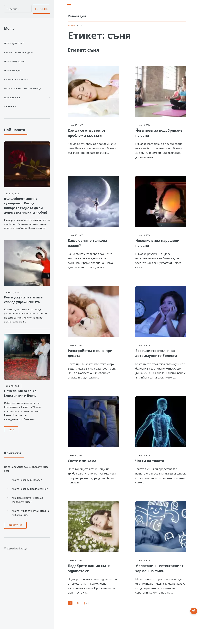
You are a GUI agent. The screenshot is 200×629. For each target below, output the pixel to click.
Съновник (11, 106)
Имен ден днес (14, 43)
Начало (71, 25)
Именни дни (12, 70)
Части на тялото (149, 460)
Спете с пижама (82, 460)
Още (11, 429)
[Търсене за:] (18, 8)
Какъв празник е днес (19, 52)
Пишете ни (15, 525)
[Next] (86, 603)
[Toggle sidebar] (69, 5)
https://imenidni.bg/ (17, 548)
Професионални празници (23, 88)
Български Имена (16, 79)
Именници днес (15, 61)
